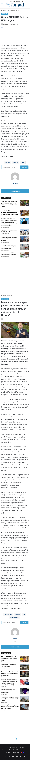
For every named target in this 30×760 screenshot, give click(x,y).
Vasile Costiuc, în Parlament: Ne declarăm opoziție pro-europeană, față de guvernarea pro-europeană (9, 212)
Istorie (21, 750)
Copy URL (24, 167)
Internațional (10, 10)
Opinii (16, 750)
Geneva (8, 162)
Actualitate (5, 750)
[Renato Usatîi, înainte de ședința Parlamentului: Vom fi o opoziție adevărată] (24, 239)
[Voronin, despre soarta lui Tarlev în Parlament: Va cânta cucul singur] (24, 255)
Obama (16, 162)
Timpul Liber (16, 752)
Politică (11, 750)
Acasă (4, 10)
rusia (23, 162)
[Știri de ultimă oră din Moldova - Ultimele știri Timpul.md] (15, 4)
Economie (8, 752)
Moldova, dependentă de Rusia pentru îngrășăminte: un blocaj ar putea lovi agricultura (9, 246)
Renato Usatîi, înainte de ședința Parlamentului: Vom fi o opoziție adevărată (9, 238)
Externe (17, 10)
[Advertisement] (15, 275)
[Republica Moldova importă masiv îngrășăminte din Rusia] (24, 232)
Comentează (15, 191)
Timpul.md (5, 24)
